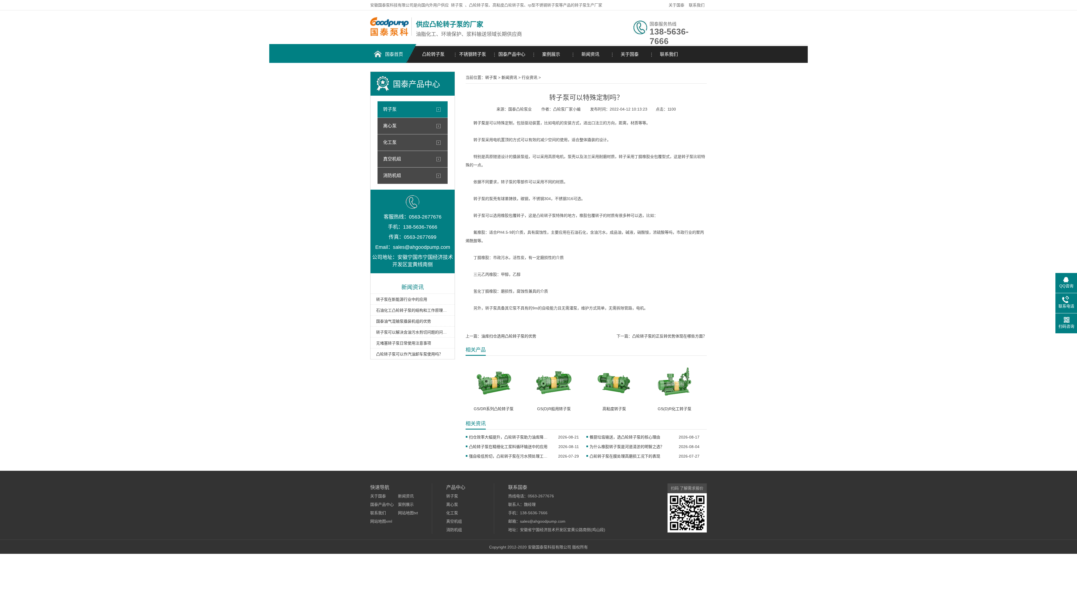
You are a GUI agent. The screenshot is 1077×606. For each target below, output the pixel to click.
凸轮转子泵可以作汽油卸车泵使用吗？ (409, 354)
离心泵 (390, 125)
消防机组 (392, 175)
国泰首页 (394, 54)
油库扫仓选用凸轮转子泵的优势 (508, 336)
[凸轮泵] (389, 34)
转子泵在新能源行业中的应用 (401, 299)
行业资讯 (529, 77)
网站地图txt (408, 513)
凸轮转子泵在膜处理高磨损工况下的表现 (625, 456)
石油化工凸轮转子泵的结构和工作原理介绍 (412, 310)
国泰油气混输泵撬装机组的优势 (403, 321)
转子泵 (457, 5)
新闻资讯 (590, 54)
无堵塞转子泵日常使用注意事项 (403, 343)
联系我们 (697, 5)
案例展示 (551, 54)
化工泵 (390, 142)
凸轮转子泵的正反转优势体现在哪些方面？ (669, 336)
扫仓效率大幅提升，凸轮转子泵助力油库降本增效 (510, 437)
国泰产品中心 (511, 54)
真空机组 (392, 159)
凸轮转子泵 (433, 54)
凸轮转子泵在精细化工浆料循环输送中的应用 (508, 446)
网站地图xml (381, 521)
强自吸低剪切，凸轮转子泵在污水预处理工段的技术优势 (510, 456)
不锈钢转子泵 (472, 54)
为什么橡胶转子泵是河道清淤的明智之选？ (627, 446)
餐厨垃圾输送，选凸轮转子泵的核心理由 (625, 437)
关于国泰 (676, 5)
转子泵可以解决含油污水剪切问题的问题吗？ (412, 332)
